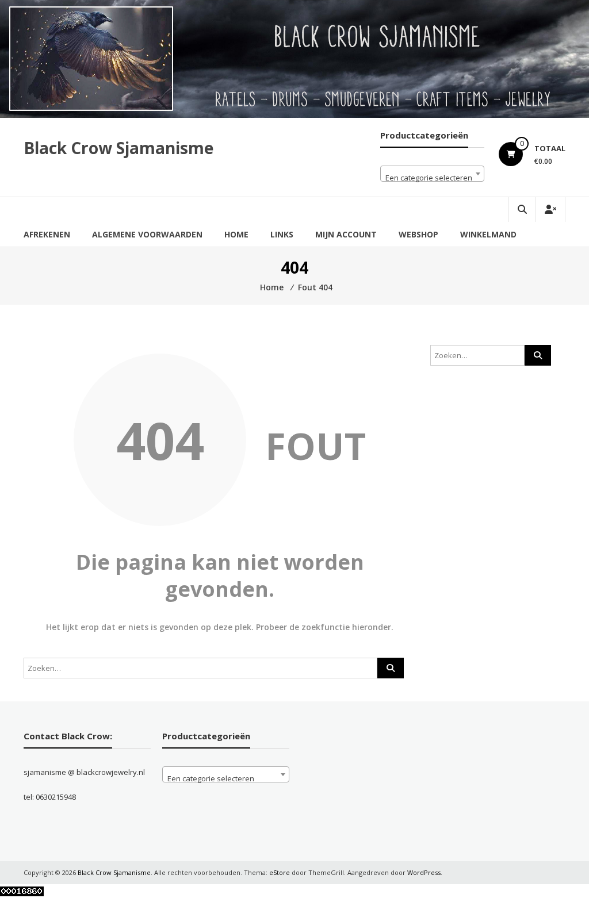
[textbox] (432, 178)
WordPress (424, 872)
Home (236, 234)
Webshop (418, 234)
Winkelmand (488, 234)
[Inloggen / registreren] (550, 209)
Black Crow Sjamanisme (118, 148)
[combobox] (432, 174)
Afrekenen (47, 234)
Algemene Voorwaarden (147, 234)
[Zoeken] (390, 668)
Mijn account (346, 234)
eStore (279, 872)
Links (281, 234)
